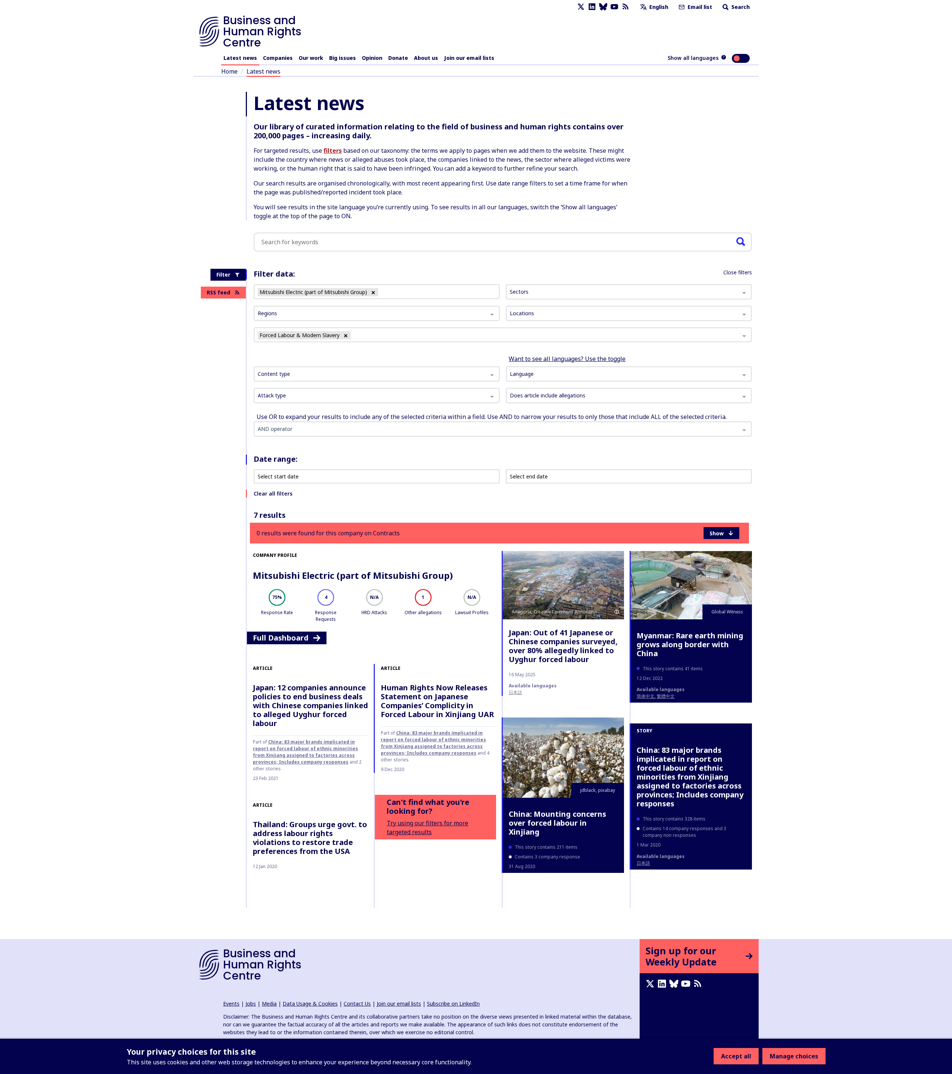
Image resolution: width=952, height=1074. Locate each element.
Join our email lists (469, 57)
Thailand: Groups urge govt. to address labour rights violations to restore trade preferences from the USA (310, 837)
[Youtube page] (614, 7)
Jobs (250, 1003)
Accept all (736, 1056)
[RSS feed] (625, 7)
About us (426, 57)
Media (269, 1003)
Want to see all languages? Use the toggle (567, 359)
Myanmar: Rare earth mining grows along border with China (690, 644)
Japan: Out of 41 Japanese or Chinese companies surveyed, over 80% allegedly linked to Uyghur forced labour (563, 646)
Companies (278, 57)
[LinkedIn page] (592, 7)
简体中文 (645, 696)
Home (229, 71)
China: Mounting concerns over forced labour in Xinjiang (557, 823)
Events (231, 1003)
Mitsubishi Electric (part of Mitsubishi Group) (353, 575)
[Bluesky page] (603, 7)
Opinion (372, 57)
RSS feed (218, 292)
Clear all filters (273, 493)
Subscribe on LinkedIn (453, 1003)
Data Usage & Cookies (310, 1003)
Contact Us (357, 1003)
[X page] (580, 7)
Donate (398, 57)
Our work (311, 57)
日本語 (515, 692)
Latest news (240, 57)
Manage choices (794, 1056)
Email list (699, 6)
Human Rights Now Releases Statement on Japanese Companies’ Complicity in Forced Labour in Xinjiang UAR (437, 701)
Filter (223, 274)
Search (740, 6)
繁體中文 (666, 696)
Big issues (342, 57)
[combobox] (377, 374)
